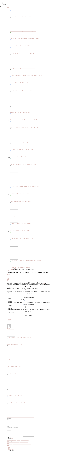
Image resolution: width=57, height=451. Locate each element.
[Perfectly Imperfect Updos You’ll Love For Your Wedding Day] (11, 401)
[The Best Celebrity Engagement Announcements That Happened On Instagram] (14, 259)
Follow (12, 438)
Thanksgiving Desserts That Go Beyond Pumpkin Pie (20, 142)
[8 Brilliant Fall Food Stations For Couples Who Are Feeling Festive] (14, 148)
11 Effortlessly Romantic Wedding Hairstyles (13, 388)
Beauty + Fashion (11, 269)
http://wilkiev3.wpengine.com (10, 329)
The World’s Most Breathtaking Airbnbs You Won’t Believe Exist (22, 53)
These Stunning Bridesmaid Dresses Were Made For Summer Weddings (24, 179)
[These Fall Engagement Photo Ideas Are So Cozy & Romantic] (14, 207)
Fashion (2, 3)
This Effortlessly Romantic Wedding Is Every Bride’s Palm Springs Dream (24, 38)
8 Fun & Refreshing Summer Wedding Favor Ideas (20, 156)
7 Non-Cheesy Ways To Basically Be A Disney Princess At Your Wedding (18, 440)
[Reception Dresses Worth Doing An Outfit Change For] (11, 394)
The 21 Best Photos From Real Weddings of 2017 (19, 82)
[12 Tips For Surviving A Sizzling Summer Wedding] (14, 229)
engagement (9, 319)
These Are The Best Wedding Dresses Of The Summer (20, 171)
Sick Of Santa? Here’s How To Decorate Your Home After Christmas (23, 90)
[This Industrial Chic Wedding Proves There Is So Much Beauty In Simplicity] (14, 44)
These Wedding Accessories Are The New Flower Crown (15, 373)
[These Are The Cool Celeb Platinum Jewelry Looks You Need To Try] (14, 244)
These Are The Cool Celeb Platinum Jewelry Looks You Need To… (23, 245)
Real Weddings (10, 9)
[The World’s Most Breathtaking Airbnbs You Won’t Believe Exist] (14, 52)
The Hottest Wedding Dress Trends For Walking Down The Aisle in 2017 (18, 380)
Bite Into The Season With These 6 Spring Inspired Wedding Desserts (17, 442)
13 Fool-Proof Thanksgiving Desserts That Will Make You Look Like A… (24, 127)
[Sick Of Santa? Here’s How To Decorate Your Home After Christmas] (14, 89)
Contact (9, 448)
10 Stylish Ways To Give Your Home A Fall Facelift (20, 112)
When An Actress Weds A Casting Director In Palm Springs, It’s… (23, 31)
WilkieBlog (8, 274)
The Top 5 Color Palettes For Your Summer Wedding (20, 223)
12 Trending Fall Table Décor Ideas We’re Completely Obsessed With (23, 119)
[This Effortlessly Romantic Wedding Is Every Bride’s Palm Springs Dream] (14, 37)
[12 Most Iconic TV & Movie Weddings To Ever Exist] (14, 266)
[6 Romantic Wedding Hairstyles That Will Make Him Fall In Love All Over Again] (14, 163)
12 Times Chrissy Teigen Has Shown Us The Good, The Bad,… (22, 238)
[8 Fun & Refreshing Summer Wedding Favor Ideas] (14, 155)
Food (9, 120)
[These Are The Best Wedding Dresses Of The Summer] (11, 343)
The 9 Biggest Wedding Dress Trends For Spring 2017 (20, 193)
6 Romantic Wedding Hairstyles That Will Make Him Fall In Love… (23, 164)
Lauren (8, 441)
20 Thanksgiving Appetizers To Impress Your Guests (20, 134)
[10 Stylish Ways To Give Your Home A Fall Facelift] (14, 111)
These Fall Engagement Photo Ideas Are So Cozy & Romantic (22, 208)
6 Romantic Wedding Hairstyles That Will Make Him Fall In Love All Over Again (19, 337)
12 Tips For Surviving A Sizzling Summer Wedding (20, 230)
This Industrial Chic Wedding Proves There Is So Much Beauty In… (23, 45)
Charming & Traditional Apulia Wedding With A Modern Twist (22, 68)
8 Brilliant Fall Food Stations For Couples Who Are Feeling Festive (23, 149)
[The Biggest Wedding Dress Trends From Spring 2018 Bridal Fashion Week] (14, 185)
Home (2, 2)
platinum (44, 283)
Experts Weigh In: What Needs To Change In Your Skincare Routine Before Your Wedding (20, 417)
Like (10, 437)
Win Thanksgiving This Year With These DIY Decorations (21, 97)
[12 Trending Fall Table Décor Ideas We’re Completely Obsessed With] (14, 118)
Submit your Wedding (11, 449)
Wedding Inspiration (4, 4)
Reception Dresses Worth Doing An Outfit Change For (15, 395)
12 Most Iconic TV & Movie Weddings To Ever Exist (20, 267)
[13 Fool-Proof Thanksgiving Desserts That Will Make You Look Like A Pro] (14, 126)
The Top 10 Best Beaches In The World (17, 60)
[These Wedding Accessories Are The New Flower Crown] (11, 372)
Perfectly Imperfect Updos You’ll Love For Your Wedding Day (16, 402)
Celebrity (9, 231)
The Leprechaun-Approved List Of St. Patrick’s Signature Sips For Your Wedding (19, 444)
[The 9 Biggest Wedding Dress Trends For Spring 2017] (14, 192)
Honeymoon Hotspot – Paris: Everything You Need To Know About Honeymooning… (26, 75)
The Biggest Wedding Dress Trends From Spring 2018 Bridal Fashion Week (24, 186)
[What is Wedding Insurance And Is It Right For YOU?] (14, 15)
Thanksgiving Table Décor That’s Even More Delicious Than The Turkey (24, 105)
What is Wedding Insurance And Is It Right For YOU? (20, 16)
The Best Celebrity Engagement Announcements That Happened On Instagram (25, 260)
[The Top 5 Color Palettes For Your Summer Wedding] (14, 222)
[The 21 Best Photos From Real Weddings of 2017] (14, 81)
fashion (9, 320)
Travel (2, 1)
